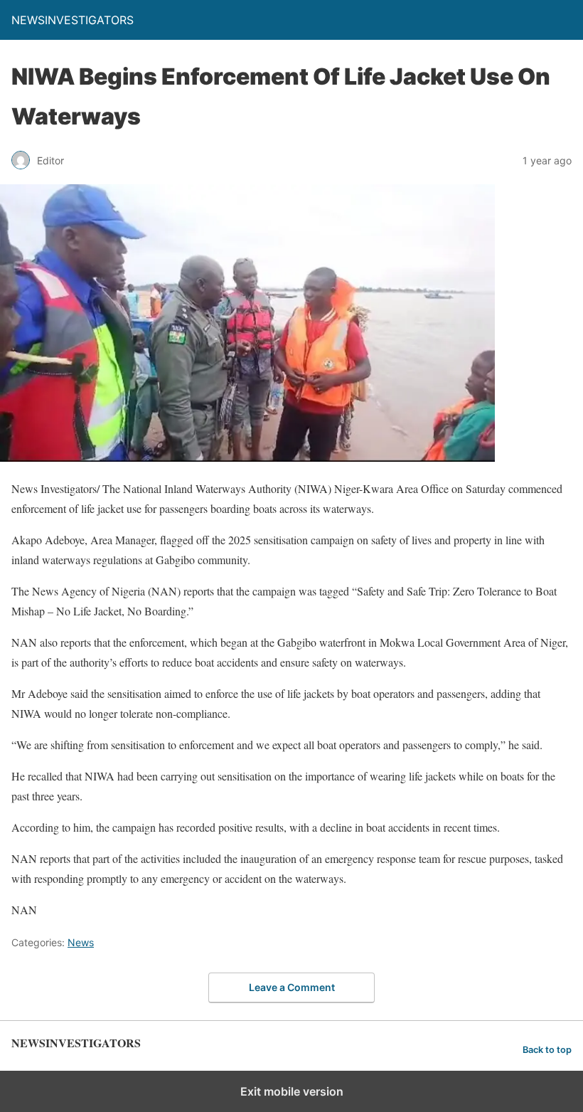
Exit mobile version (291, 1091)
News (81, 942)
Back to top (547, 1049)
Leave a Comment (292, 987)
